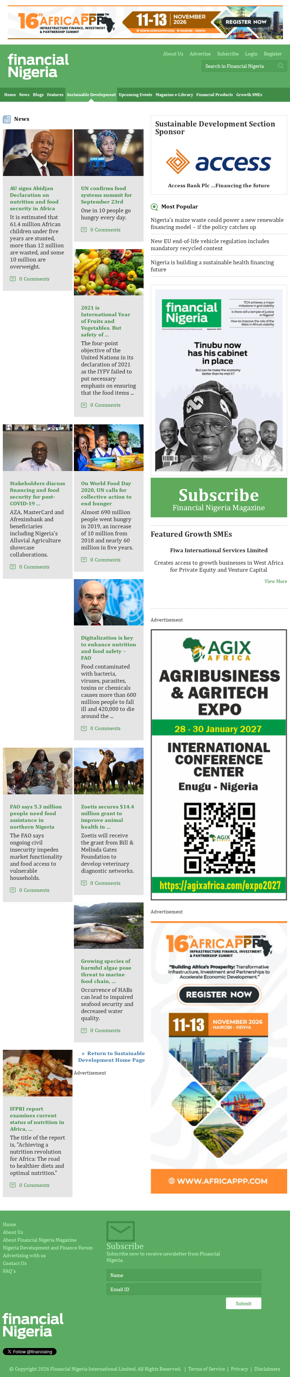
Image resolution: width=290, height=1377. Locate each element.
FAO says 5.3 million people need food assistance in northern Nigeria (36, 816)
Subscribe (228, 54)
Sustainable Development (91, 94)
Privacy (239, 1369)
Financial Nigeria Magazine (219, 498)
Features (55, 94)
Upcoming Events (135, 94)
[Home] (38, 81)
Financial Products (214, 94)
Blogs (38, 94)
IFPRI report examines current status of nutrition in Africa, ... (37, 1118)
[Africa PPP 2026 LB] (145, 37)
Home (10, 94)
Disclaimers (267, 1369)
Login (251, 54)
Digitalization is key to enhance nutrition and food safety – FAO (108, 647)
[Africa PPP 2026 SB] (219, 1191)
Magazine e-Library (174, 94)
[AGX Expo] (219, 898)
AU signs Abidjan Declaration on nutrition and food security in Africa (34, 198)
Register (273, 54)
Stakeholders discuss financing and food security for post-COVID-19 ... (37, 493)
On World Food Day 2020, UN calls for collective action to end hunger (106, 493)
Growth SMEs (249, 94)
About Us (173, 54)
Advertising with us (24, 1255)
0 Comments (34, 278)
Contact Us (15, 1263)
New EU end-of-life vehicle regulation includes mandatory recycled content (210, 244)
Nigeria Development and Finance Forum (48, 1247)
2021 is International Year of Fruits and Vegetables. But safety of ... (105, 321)
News (24, 94)
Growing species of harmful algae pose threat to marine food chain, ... (106, 971)
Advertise (200, 54)
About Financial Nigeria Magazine (39, 1240)
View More (276, 581)
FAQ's (9, 1271)
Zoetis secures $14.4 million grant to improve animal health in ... (107, 816)
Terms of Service (206, 1369)
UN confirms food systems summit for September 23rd (106, 195)
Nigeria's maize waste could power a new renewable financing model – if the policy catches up (217, 223)
